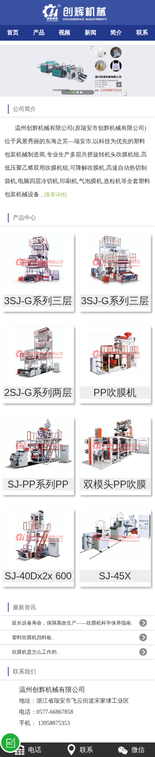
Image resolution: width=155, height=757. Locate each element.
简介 (116, 32)
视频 (64, 32)
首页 (13, 32)
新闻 (90, 32)
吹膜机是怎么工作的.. (35, 652)
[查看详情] (55, 195)
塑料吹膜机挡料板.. (33, 637)
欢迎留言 (10, 742)
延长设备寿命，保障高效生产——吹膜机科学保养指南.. (73, 623)
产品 (39, 32)
